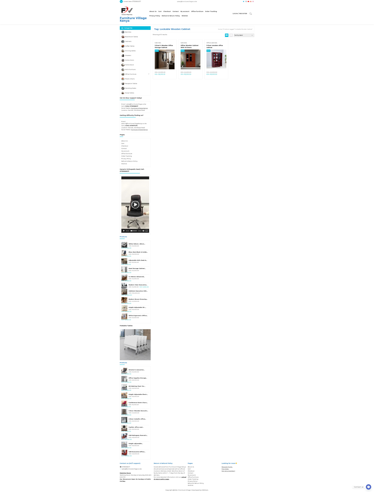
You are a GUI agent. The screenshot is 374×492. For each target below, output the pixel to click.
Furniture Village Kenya (133, 19)
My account (125, 151)
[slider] (134, 230)
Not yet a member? (228, 471)
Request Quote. (227, 467)
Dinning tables (130, 51)
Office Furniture (130, 74)
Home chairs (129, 60)
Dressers (128, 55)
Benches (128, 32)
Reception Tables (131, 83)
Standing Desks (130, 88)
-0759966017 (136, 1)
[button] (135, 205)
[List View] (231, 35)
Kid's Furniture (130, 69)
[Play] (124, 231)
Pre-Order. (225, 469)
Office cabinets (211, 43)
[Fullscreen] (147, 231)
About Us (124, 141)
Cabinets (128, 41)
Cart (122, 143)
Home (220, 29)
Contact (124, 148)
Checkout (124, 146)
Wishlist (124, 163)
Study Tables (129, 93)
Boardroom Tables (131, 36)
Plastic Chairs (130, 79)
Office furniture (126, 153)
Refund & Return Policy (129, 161)
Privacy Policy (126, 158)
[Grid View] (226, 35)
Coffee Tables (129, 46)
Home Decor (129, 65)
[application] (135, 204)
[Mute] (143, 231)
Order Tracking (126, 156)
